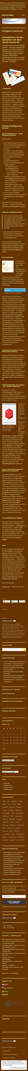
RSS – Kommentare (9, 927)
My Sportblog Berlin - (8, 949)
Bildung (18, 624)
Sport (11, 831)
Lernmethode (5, 633)
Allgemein (13, 624)
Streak (23, 634)
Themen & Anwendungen (9, 1054)
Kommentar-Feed (9, 787)
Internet (5, 819)
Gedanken (18, 810)
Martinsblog (7, 852)
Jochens (4, 957)
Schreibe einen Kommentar (14, 637)
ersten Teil (19, 110)
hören (14, 630)
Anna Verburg (6, 959)
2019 (8, 801)
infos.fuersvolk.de (7, 945)
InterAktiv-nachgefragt (8, 1058)
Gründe (11, 630)
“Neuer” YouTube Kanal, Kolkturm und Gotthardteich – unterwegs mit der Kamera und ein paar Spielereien (15, 663)
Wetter (5, 837)
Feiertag (19, 807)
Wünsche (5, 840)
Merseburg (20, 825)
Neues (16, 625)
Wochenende (12, 837)
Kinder (23, 630)
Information (5, 625)
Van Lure (4, 965)
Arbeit (4, 804)
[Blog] (14, 988)
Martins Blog (7, 15)
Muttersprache (21, 633)
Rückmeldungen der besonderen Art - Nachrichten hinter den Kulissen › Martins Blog (14, 862)
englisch (7, 628)
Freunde (11, 810)
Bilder (14, 804)
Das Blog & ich (6, 1051)
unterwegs (20, 625)
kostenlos (4, 631)
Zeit (22, 636)
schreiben (17, 828)
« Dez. (4, 749)
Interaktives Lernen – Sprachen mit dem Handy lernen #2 (13, 39)
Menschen (11, 633)
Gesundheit (6, 813)
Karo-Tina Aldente (7, 953)
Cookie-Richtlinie (8, 1065)
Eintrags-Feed (8, 785)
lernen (21, 631)
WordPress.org (8, 789)
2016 (4, 801)
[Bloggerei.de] (14, 984)
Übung (10, 636)
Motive (16, 633)
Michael (6, 872)
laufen (12, 822)
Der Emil (6, 856)
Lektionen (17, 631)
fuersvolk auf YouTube (8, 693)
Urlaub (13, 834)
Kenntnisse (19, 630)
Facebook (12, 807)
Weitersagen (9, 620)
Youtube (12, 840)
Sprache (9, 634)
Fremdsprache (5, 630)
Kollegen (19, 819)
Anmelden (7, 783)
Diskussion (16, 627)
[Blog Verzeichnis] (14, 991)
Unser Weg (5, 967)
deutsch (12, 627)
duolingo (22, 627)
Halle (12, 813)
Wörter (19, 636)
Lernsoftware (11, 625)
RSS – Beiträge (8, 925)
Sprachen (13, 634)
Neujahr (10, 828)
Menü (23, 15)
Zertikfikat (4, 637)
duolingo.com (6, 587)
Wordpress (21, 837)
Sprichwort (18, 634)
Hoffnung (5, 816)
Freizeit (17, 628)
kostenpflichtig (10, 631)
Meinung (5, 825)
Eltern (3, 628)
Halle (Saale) (19, 813)
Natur (4, 828)
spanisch (4, 634)
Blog (8, 627)
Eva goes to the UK (7, 961)
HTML (12, 816)
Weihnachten (20, 834)
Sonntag (5, 831)
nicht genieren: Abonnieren (14, 902)
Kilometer (12, 819)
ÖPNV (22, 840)
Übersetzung (5, 636)
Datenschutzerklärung (9, 1047)
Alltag (20, 801)
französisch (12, 628)
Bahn (9, 804)
